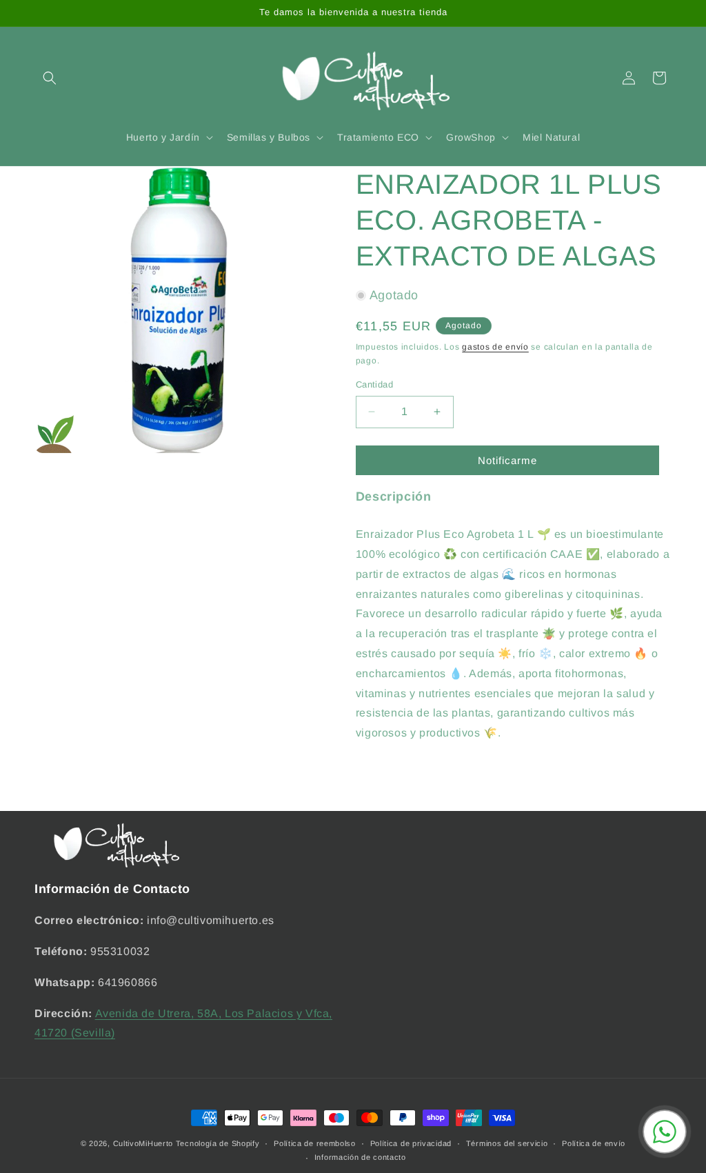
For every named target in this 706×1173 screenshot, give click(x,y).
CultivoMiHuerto (143, 1143)
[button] (49, 78)
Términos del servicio (507, 1143)
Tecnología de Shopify (218, 1143)
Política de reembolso (315, 1143)
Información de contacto (360, 1157)
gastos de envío (495, 347)
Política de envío (593, 1143)
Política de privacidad (411, 1143)
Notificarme (507, 460)
